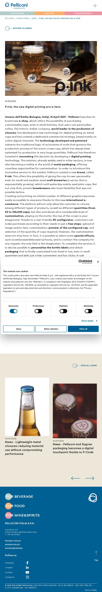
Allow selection (51, 329)
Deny (18, 329)
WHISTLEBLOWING (13, 548)
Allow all (83, 329)
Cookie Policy (12, 544)
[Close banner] (98, 262)
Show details (87, 321)
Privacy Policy (13, 541)
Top (96, 560)
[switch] (38, 311)
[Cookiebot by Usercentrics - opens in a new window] (80, 262)
